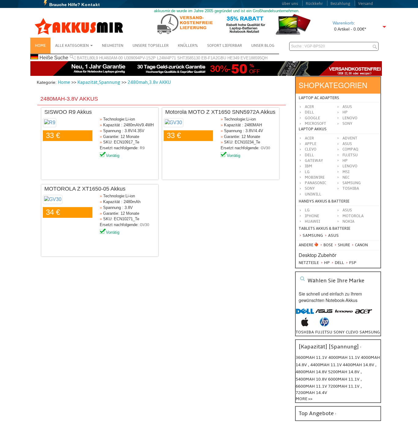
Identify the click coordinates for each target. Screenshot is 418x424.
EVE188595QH (254, 58)
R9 (142, 148)
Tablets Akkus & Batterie (324, 228)
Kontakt (90, 4)
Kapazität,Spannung (98, 82)
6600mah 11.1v (312, 386)
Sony (347, 123)
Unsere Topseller (150, 45)
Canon (361, 245)
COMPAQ (350, 149)
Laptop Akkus (313, 129)
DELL (309, 155)
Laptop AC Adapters (319, 97)
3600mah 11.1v (311, 357)
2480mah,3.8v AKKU (149, 82)
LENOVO (349, 166)
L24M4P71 (166, 58)
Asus (347, 106)
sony (339, 332)
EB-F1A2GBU (213, 58)
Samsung (312, 235)
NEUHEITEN (112, 45)
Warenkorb (343, 22)
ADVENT (349, 138)
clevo (352, 332)
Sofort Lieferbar (224, 45)
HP (345, 112)
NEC (345, 177)
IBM (308, 166)
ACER (309, 138)
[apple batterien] (305, 325)
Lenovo (349, 118)
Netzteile (309, 262)
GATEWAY (314, 160)
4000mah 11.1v (344, 357)
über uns (290, 3)
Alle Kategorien (72, 45)
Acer (309, 106)
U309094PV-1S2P (140, 58)
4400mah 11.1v (326, 364)
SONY (310, 188)
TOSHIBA (350, 188)
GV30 (265, 148)
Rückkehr (314, 3)
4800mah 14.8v (312, 371)
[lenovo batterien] (344, 314)
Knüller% (188, 45)
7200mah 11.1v (344, 386)
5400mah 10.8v (312, 379)
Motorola (353, 216)
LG (307, 171)
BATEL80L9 (87, 58)
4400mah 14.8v (359, 364)
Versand (365, 3)
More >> (304, 398)
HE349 (233, 58)
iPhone (312, 216)
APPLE (310, 143)
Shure (343, 245)
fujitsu (323, 332)
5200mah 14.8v (344, 371)
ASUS (347, 143)
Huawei (312, 221)
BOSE (328, 245)
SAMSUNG (351, 182)
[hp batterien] (324, 325)
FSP (352, 262)
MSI (345, 171)
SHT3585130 (188, 58)
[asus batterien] (324, 314)
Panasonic (315, 182)
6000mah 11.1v (344, 379)
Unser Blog (262, 45)
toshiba (305, 332)
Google (312, 118)
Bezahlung (340, 3)
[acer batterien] (363, 314)
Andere (306, 245)
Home (40, 45)
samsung (370, 332)
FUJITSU (350, 155)
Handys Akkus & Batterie (324, 201)
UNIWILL (313, 194)
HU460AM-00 (111, 58)
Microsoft (315, 123)
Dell (309, 112)
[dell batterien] (305, 314)
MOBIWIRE (315, 177)
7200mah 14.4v (311, 392)
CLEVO (310, 149)
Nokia (348, 221)
